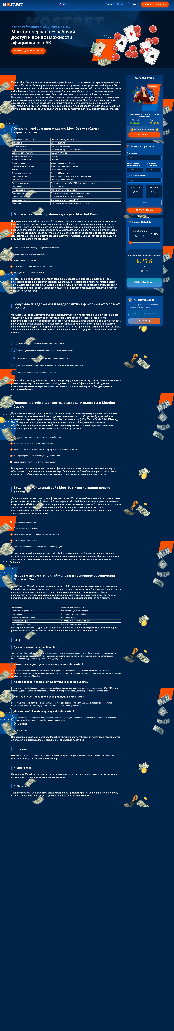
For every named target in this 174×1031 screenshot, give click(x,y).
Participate (144, 135)
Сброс (144, 203)
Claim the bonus (144, 282)
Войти (133, 4)
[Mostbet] (13, 4)
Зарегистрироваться (154, 4)
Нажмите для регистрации (28, 51)
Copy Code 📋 (144, 321)
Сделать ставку (144, 210)
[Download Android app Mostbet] (118, 4)
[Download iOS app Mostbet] (122, 4)
